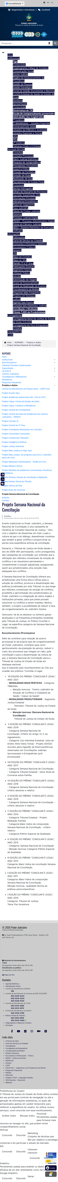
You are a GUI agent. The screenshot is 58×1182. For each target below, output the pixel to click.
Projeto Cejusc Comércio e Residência (18, 405)
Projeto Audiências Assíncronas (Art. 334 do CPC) (24, 397)
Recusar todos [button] (27, 1115)
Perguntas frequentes (11, 382)
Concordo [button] (7, 1135)
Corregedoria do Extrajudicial (16, 1048)
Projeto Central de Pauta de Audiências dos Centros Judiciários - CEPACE (25, 415)
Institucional (7, 359)
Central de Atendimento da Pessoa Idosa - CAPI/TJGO (26, 389)
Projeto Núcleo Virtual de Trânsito (16, 481)
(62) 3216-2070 (17, 1008)
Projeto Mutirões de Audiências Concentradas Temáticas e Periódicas (27, 471)
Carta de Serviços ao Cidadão (17, 1043)
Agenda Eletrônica (12, 984)
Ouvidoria (9, 1025)
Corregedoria (10, 1046)
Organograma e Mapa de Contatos (18, 1023)
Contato (5, 500)
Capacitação (7, 368)
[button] (54, 359)
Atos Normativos (9, 362)
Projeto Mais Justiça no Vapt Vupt (17, 450)
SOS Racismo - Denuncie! (15, 1080)
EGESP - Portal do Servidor (16, 1058)
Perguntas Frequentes (14, 1070)
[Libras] (2, 475)
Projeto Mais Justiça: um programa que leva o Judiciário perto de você (26, 456)
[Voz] (2, 479)
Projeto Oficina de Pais (12, 485)
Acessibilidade (15, 3)
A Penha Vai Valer (12, 1041)
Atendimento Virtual (13, 986)
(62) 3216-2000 (17, 1006)
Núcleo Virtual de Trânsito (15, 1015)
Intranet (8, 1063)
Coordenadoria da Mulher (15, 1051)
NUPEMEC (6, 353)
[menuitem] (10, 55)
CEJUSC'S (6, 371)
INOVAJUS (10, 1060)
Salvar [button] (31, 1176)
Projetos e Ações (10, 385)
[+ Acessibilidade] (2, 484)
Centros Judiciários (10, 374)
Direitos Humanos (12, 1053)
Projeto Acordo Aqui (11, 393)
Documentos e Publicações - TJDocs (20, 1056)
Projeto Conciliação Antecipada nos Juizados (22, 429)
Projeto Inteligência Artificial (14, 442)
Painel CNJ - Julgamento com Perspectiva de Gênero (26, 1068)
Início (4, 357)
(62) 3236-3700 (17, 1013)
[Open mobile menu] (3, 52)
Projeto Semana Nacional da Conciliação (20, 494)
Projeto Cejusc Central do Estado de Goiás (20, 401)
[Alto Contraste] (44, 2)
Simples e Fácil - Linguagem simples (19, 1078)
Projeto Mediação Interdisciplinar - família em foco (24, 462)
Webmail (9, 1082)
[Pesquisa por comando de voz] (50, 43)
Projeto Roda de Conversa (13, 490)
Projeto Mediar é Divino (12, 466)
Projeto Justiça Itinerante (13, 446)
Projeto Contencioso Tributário (15, 438)
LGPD (8, 1065)
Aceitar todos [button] (9, 1115)
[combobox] (24, 43)
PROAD (8, 1073)
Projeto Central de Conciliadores (16, 410)
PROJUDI (9, 1075)
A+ (48, 2)
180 (12, 991)
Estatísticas (7, 379)
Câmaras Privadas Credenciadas (16, 365)
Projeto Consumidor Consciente (16, 433)
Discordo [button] (21, 1135)
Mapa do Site (9, 975)
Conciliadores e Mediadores (14, 377)
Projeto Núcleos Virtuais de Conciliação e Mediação (24, 477)
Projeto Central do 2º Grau (13, 425)
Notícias (5, 497)
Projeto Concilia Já (10, 421)
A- (52, 2)
